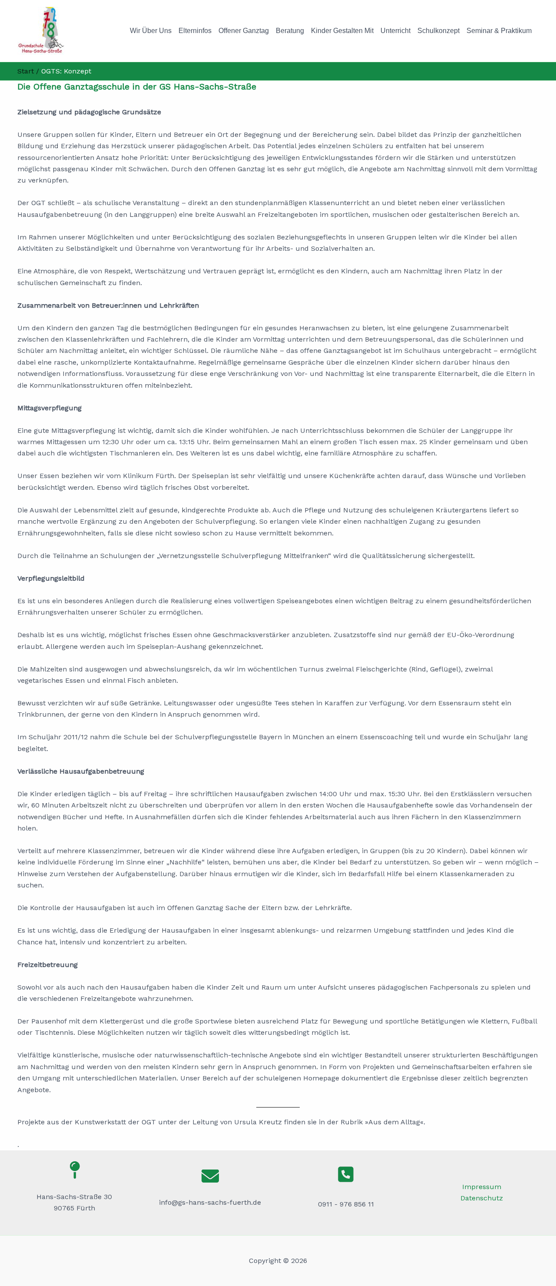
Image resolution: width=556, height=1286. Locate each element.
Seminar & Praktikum (499, 30)
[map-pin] (74, 1170)
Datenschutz (481, 1198)
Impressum (481, 1187)
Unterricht (395, 30)
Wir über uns (151, 30)
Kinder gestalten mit (342, 30)
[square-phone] (346, 1174)
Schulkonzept (438, 30)
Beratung (290, 30)
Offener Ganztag (243, 30)
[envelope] (210, 1176)
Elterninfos (195, 30)
